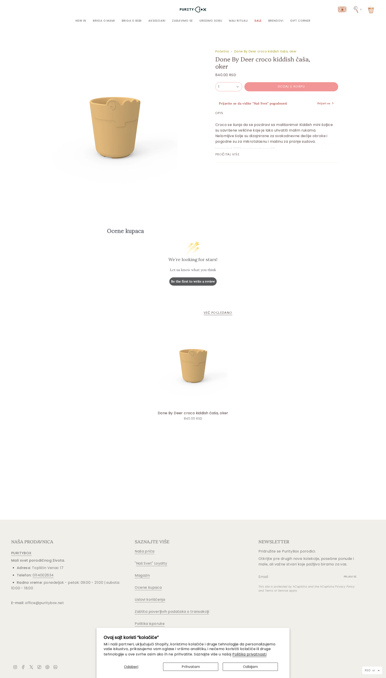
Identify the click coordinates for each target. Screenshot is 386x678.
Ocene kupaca (148, 587)
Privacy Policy (345, 586)
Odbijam (250, 666)
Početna (222, 51)
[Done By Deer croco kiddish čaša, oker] (193, 365)
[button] (104, 21)
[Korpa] (371, 9)
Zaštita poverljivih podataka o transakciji (172, 611)
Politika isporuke (150, 623)
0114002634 (43, 575)
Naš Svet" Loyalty (151, 563)
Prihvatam (191, 666)
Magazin (142, 575)
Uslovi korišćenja (150, 599)
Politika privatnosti (249, 654)
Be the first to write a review (193, 281)
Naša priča (144, 551)
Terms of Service (276, 590)
